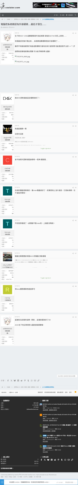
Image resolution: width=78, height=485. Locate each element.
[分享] (73, 33)
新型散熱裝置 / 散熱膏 (49, 431)
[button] (3, 15)
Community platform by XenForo (18, 475)
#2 (75, 95)
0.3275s (25, 477)
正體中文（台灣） (14, 392)
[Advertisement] (39, 79)
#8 (75, 286)
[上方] (73, 392)
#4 (75, 157)
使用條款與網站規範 (50, 392)
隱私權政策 (60, 392)
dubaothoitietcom (32, 409)
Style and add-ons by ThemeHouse (46, 475)
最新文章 (45, 401)
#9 (75, 317)
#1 (75, 33)
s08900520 (5, 27)
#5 (75, 187)
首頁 (70, 392)
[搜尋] (75, 15)
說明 (66, 392)
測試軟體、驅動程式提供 (50, 410)
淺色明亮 (3, 392)
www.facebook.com (12, 279)
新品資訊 (45, 441)
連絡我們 (40, 392)
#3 (75, 126)
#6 (75, 220)
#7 (75, 253)
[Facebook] (76, 476)
